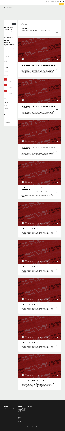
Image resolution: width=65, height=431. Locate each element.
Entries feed (7, 119)
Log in (6, 117)
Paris (6, 61)
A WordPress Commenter (8, 44)
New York (6, 59)
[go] (15, 49)
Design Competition (8, 58)
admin (26, 24)
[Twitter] (62, 1)
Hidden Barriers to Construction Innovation (35, 229)
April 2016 (6, 108)
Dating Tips (7, 56)
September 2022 (7, 105)
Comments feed (7, 120)
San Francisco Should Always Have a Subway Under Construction (11, 79)
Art (36, 223)
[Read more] (56, 32)
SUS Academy (62, 4)
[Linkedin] (63, 1)
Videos (6, 64)
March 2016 (7, 110)
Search (14, 23)
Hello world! (6, 30)
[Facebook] (60, 1)
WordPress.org (7, 122)
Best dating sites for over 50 (8, 29)
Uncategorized (38, 25)
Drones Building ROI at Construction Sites (35, 381)
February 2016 (7, 111)
